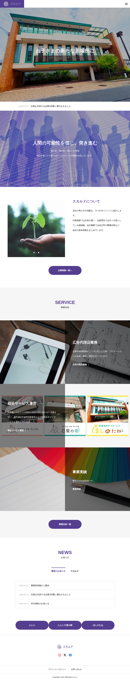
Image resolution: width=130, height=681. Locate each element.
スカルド (75, 571)
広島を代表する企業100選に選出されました (51, 594)
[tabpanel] (36, 228)
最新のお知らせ (58, 571)
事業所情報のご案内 (40, 585)
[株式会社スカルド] (12, 4)
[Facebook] (70, 655)
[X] (65, 655)
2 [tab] (36, 252)
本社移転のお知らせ (40, 106)
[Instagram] (59, 655)
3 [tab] (38, 252)
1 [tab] (34, 252)
